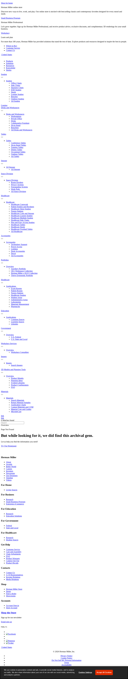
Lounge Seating (17, 94)
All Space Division (18, 191)
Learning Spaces (17, 322)
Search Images (16, 365)
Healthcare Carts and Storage (22, 213)
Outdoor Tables (17, 154)
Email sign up (6, 622)
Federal (9, 526)
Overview (10, 266)
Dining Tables (16, 150)
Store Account (11, 608)
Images (4, 356)
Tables (3, 134)
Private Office (16, 119)
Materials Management (20, 304)
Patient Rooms (16, 291)
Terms (66, 662)
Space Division (7, 174)
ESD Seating (16, 90)
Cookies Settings (85, 672)
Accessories (5, 236)
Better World (11, 467)
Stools (13, 92)
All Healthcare (16, 231)
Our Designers (12, 476)
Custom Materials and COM (22, 407)
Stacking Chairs (17, 88)
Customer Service (13, 48)
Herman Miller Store (14, 589)
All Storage (10, 167)
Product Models (17, 378)
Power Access (16, 247)
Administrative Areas (19, 300)
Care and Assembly (13, 552)
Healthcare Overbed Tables (21, 229)
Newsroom (10, 473)
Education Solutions (14, 516)
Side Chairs (15, 85)
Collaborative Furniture (20, 123)
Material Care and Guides (21, 409)
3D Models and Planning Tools (13, 369)
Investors (9, 471)
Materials (4, 391)
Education (5, 311)
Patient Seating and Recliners (22, 207)
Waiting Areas (16, 297)
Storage (4, 161)
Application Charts (18, 405)
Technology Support (19, 244)
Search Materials (17, 400)
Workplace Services (9, 343)
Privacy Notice (66, 656)
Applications (11, 286)
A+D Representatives (14, 575)
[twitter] (10, 643)
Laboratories (16, 302)
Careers (9, 469)
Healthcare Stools (18, 227)
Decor (13, 253)
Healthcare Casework (19, 204)
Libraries (14, 324)
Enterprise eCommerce (15, 504)
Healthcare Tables (18, 225)
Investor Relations (13, 577)
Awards (9, 464)
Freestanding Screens (19, 187)
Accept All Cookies (104, 672)
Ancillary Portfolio (18, 269)
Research (9, 499)
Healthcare (5, 196)
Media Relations (12, 579)
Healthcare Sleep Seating (21, 209)
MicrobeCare (16, 411)
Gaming (4, 105)
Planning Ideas (17, 380)
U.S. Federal (16, 337)
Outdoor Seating (17, 99)
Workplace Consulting (20, 352)
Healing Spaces (12, 540)
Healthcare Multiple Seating (22, 218)
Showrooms (11, 596)
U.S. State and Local (19, 339)
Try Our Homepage (8, 446)
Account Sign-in (12, 605)
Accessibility (67, 665)
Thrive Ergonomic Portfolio (22, 275)
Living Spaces (11, 490)
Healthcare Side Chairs (20, 220)
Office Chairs (16, 83)
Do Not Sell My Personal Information (66, 660)
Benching (15, 128)
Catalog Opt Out (12, 561)
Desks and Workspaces (10, 108)
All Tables (15, 156)
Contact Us (10, 50)
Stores (8, 591)
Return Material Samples (20, 402)
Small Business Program (15, 502)
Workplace (5, 33)
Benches (14, 97)
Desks (13, 121)
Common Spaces (17, 319)
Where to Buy (11, 46)
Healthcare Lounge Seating (21, 216)
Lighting (14, 249)
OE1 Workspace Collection (22, 271)
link (2, 416)
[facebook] (11, 634)
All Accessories (17, 256)
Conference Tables (18, 143)
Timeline (9, 478)
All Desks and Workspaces (21, 130)
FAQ (13, 387)
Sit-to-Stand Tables (18, 145)
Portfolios (5, 260)
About (8, 462)
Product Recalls (12, 563)
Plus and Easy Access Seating (22, 222)
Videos (9, 480)
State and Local (12, 528)
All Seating (15, 101)
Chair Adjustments (13, 554)
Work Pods (15, 189)
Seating (4, 74)
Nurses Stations (17, 211)
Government (6, 328)
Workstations (16, 116)
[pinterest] (10, 641)
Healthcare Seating (18, 295)
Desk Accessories (18, 251)
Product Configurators (19, 385)
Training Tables (17, 147)
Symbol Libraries (18, 383)
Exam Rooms (16, 288)
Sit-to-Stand (15, 125)
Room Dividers (17, 182)
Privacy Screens (17, 185)
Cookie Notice (66, 658)
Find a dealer (11, 594)
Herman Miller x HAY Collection (24, 273)
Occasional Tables (18, 152)
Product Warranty (13, 558)
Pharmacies (15, 306)
